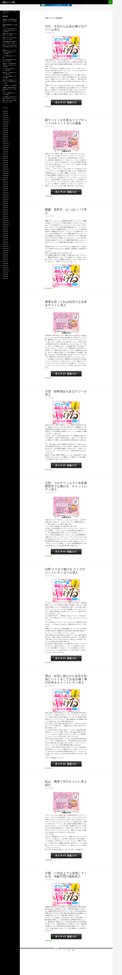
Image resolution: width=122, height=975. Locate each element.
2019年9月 (5, 274)
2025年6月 (5, 130)
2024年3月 (5, 162)
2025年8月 (5, 126)
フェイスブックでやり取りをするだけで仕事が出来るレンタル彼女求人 (10, 30)
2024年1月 (5, 167)
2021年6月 (5, 233)
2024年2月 (5, 164)
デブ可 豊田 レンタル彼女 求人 (10, 85)
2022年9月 (5, 201)
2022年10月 (6, 199)
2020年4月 (5, 263)
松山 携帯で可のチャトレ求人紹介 (66, 783)
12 (68, 950)
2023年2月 (5, 190)
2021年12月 (6, 220)
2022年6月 (5, 207)
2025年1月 (5, 141)
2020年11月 (6, 248)
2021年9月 (5, 227)
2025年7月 (5, 128)
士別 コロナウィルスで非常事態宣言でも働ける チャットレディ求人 (66, 486)
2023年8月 (5, 177)
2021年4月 (5, 237)
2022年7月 (5, 205)
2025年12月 (6, 117)
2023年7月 (5, 179)
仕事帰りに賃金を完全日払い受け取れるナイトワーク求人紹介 (10, 89)
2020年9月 (5, 252)
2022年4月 (5, 212)
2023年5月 (5, 184)
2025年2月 (5, 139)
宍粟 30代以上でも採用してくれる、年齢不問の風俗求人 (66, 874)
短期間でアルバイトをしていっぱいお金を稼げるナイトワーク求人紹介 (10, 52)
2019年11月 (6, 270)
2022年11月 (6, 197)
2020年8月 (5, 255)
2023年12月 (6, 169)
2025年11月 (6, 119)
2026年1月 (5, 115)
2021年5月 (5, 235)
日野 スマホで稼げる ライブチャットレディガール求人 (65, 570)
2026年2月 (5, 113)
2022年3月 (5, 214)
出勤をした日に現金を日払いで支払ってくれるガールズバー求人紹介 (10, 65)
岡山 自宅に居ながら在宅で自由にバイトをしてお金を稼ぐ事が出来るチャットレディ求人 (66, 679)
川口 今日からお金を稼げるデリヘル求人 (66, 27)
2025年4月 (5, 134)
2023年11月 (6, 171)
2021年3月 (5, 240)
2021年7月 (5, 231)
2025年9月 (5, 124)
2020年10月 (6, 250)
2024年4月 (5, 160)
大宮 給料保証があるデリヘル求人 (66, 392)
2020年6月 (5, 259)
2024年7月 (5, 154)
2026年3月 (5, 111)
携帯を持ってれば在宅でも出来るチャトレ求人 (66, 303)
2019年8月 (5, 276)
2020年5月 (5, 261)
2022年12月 (6, 194)
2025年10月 (6, 122)
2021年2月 (5, 242)
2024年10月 (6, 147)
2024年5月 (5, 158)
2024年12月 (6, 143)
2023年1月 (5, 192)
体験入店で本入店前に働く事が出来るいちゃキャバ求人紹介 (10, 21)
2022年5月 (5, 209)
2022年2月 (5, 216)
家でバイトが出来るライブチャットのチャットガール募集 (66, 121)
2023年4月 (5, 186)
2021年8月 (5, 229)
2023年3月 (5, 188)
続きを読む (49, 106)
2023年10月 (6, 173)
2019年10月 (6, 272)
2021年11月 (6, 222)
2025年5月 (5, 132)
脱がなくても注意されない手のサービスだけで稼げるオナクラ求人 (10, 81)
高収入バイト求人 (9, 2)
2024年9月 (5, 149)
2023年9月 (5, 175)
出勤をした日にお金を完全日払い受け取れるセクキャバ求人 (10, 46)
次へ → (75, 950)
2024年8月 (5, 152)
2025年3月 (5, 137)
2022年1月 (5, 218)
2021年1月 (5, 244)
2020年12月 (6, 246)
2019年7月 (5, 278)
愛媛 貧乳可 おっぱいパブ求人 (66, 211)
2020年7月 (5, 257)
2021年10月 (6, 225)
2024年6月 (5, 156)
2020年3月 (5, 265)
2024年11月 (6, 145)
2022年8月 (5, 203)
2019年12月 (6, 267)
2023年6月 (5, 182)
